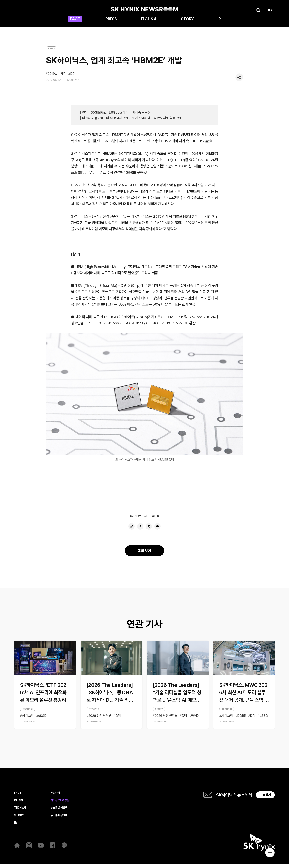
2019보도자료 (57, 74)
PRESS (111, 19)
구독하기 (265, 795)
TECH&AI (148, 19)
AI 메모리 (28, 715)
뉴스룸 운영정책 (59, 807)
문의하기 (55, 792)
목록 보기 (144, 551)
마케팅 (195, 715)
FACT (75, 19)
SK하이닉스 (73, 79)
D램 (72, 74)
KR (270, 10)
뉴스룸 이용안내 (59, 815)
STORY (187, 19)
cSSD (42, 715)
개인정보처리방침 (60, 800)
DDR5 (241, 715)
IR (219, 19)
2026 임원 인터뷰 (99, 715)
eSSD (264, 715)
